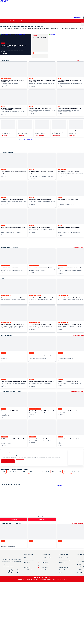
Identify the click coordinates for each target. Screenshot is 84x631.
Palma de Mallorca (24, 471)
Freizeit (53, 130)
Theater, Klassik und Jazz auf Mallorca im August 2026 (40, 267)
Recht (59, 197)
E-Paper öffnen (14, 519)
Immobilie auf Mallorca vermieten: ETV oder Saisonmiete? (41, 410)
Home (2, 20)
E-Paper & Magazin (73, 130)
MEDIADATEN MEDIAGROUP (59, 579)
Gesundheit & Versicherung (12, 471)
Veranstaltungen (13, 20)
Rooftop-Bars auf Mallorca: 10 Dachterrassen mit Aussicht (13, 324)
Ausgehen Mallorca (6, 295)
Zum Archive (72, 135)
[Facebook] (8, 571)
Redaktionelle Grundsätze (45, 579)
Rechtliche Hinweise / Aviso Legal (25, 579)
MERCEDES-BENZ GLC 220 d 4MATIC (66, 543)
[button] (83, 17)
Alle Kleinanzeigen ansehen (78, 523)
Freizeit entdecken (56, 135)
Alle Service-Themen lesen (78, 152)
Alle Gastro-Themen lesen (78, 278)
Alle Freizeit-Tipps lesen (78, 335)
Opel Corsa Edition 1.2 (34, 543)
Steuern (3, 408)
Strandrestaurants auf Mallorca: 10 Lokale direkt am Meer (41, 297)
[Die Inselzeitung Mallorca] (12, 555)
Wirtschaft (3, 471)
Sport (59, 106)
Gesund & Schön (61, 169)
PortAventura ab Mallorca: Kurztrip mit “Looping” (40, 354)
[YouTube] (17, 571)
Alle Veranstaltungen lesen (78, 247)
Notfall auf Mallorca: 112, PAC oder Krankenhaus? (68, 171)
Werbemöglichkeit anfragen (8, 461)
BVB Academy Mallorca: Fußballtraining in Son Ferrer (69, 108)
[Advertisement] (42, 242)
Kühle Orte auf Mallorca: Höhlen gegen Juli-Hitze (68, 381)
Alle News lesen (80, 60)
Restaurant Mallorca (35, 295)
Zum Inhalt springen (4, 0)
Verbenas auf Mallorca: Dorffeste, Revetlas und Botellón (12, 354)
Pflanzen (60, 436)
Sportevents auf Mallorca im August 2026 (9, 267)
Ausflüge (37, 471)
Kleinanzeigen (33, 20)
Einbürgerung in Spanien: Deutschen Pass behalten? (40, 199)
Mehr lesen (5, 53)
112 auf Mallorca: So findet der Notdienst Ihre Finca (12, 199)
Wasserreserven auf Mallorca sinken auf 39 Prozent (40, 108)
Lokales (31, 471)
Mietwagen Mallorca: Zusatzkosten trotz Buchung (39, 227)
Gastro (21, 20)
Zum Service (21, 135)
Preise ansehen (20, 461)
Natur (79, 471)
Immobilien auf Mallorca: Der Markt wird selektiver (68, 410)
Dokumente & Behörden (57, 471)
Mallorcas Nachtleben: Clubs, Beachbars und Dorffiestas (69, 324)
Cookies (36, 579)
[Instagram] (12, 571)
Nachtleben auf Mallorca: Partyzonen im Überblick (40, 324)
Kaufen (59, 408)
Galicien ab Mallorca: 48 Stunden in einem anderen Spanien (13, 381)
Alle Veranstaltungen (39, 135)
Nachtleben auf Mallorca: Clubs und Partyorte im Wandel (70, 297)
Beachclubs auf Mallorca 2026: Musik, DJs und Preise (12, 297)
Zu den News (4, 135)
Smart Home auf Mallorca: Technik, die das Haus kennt (41, 438)
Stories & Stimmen (6, 78)
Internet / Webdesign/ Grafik (7, 543)
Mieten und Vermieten (35, 408)
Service (26, 20)
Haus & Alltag (67, 471)
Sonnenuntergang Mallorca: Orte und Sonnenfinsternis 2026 (41, 381)
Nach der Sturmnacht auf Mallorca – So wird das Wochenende (13, 46)
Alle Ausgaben (42, 20)
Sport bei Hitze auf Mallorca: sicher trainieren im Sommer (70, 354)
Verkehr (73, 471)
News (7, 20)
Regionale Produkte (46, 471)
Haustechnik (4, 436)
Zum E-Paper (41, 52)
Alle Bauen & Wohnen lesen (77, 391)
